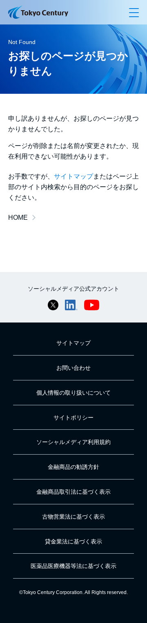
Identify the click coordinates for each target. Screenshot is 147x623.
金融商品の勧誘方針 (73, 467)
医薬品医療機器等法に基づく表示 (73, 566)
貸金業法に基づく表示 (73, 541)
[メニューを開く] (134, 12)
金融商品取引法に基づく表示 (73, 491)
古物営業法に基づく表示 (73, 516)
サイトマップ (73, 176)
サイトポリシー (73, 417)
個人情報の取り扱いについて (73, 392)
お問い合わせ (73, 368)
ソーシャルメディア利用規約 (73, 442)
